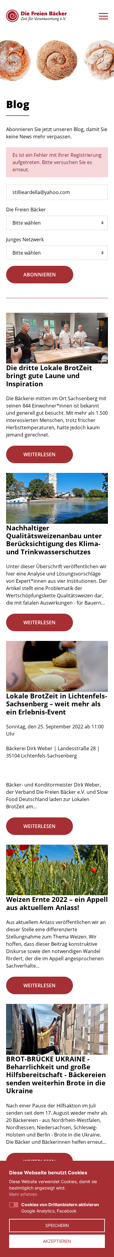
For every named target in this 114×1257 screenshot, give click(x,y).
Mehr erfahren (23, 1194)
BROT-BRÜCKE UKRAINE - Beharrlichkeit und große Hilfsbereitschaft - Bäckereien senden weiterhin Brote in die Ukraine (56, 1074)
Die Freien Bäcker (26, 209)
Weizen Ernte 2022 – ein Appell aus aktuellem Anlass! (57, 903)
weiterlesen (39, 454)
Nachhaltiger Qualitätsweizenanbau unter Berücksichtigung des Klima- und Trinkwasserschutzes (54, 539)
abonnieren (39, 274)
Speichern (57, 1225)
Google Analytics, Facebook (60, 1207)
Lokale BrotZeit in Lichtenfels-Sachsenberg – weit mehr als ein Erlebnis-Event (56, 703)
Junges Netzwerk (25, 239)
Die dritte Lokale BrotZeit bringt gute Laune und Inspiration (49, 375)
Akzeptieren (57, 1241)
